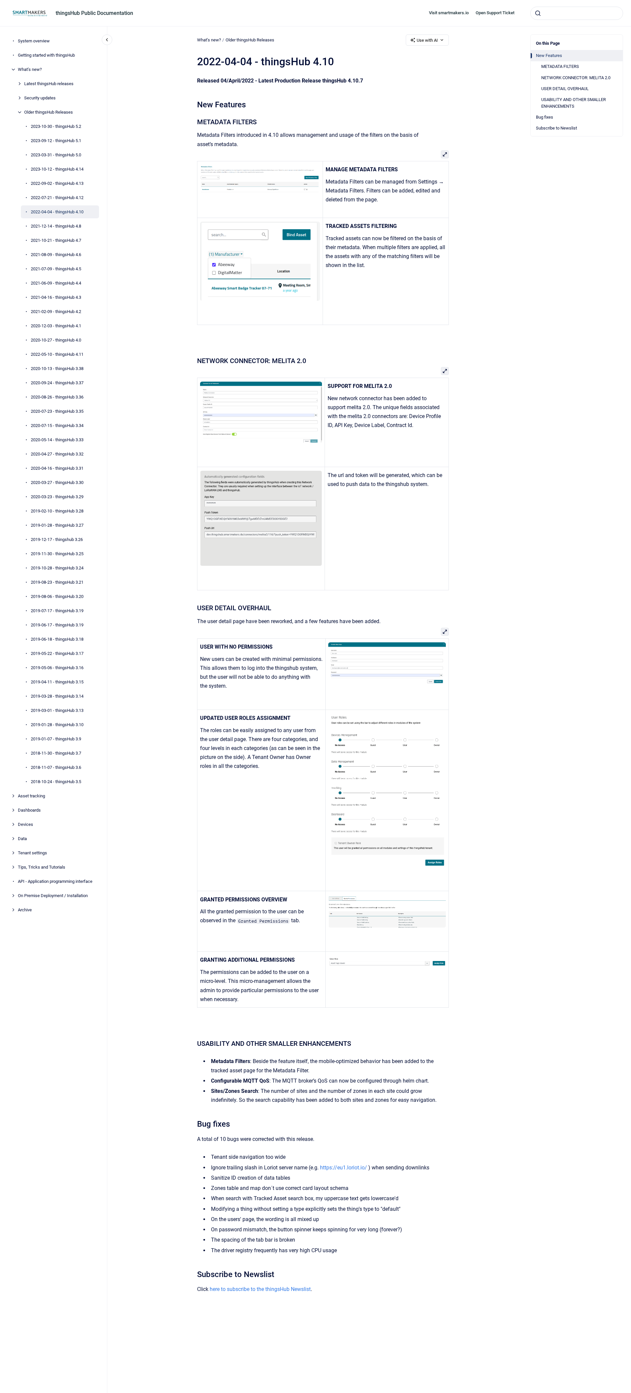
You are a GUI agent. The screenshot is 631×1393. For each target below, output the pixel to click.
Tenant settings (32, 852)
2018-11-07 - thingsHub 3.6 (56, 767)
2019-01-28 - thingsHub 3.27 (57, 525)
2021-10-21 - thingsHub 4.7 (56, 240)
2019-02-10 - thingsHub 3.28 (57, 511)
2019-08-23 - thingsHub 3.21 (57, 582)
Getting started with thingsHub (46, 55)
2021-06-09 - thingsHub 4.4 (56, 283)
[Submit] (538, 13)
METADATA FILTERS (560, 66)
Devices (25, 824)
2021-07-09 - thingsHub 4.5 (56, 268)
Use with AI (427, 40)
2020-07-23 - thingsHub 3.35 (57, 411)
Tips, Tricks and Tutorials (41, 867)
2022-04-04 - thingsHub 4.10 (57, 211)
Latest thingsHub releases (49, 83)
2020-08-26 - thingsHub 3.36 (57, 397)
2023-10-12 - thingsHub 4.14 (57, 169)
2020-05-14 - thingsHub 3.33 (57, 439)
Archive (25, 909)
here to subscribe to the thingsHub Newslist (260, 1289)
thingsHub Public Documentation (94, 13)
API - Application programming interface (55, 881)
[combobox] (577, 13)
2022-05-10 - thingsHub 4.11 (57, 354)
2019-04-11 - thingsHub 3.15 (57, 681)
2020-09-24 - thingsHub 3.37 (57, 382)
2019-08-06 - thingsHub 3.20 (57, 596)
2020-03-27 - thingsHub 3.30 (57, 482)
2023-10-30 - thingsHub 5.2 (56, 126)
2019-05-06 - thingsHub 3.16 (57, 667)
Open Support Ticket (495, 12)
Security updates (40, 97)
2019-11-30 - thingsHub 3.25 (57, 553)
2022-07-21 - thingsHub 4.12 (57, 197)
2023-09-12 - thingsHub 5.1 (56, 140)
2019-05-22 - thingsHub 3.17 (57, 653)
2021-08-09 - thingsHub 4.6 (56, 254)
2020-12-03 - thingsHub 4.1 (56, 325)
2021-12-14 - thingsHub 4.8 (56, 226)
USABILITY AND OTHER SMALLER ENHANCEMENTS (573, 103)
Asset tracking (31, 795)
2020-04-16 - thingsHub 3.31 (57, 468)
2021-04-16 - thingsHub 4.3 (56, 297)
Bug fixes (544, 117)
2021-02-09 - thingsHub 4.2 (56, 311)
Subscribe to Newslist (556, 128)
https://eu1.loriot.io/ (343, 1167)
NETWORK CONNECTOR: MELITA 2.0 (575, 77)
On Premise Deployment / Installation (53, 895)
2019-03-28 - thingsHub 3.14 (57, 696)
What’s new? (30, 69)
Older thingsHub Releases (48, 112)
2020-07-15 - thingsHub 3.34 (57, 425)
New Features (549, 55)
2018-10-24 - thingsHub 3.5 (56, 781)
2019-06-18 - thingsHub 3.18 (57, 639)
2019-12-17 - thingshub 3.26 (57, 539)
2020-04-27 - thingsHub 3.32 (57, 454)
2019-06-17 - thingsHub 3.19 (57, 624)
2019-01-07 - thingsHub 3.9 (56, 738)
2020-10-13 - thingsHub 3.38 (57, 368)
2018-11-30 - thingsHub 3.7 (56, 753)
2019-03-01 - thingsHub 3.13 (57, 710)
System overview (34, 40)
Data (22, 838)
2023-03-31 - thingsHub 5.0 (56, 154)
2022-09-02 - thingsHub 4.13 (57, 183)
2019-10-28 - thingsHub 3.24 (57, 567)
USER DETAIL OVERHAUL (565, 88)
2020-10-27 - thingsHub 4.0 (56, 340)
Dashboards (29, 810)
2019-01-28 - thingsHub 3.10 (57, 724)
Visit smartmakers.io (449, 12)
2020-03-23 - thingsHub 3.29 (57, 496)
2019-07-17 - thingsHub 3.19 (57, 610)
